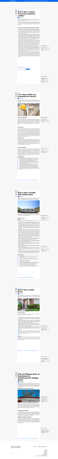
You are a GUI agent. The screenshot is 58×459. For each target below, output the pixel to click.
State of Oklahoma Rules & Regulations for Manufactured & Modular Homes (44, 79)
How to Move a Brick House (44, 50)
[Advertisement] (29, 62)
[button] (16, 12)
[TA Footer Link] (17, 453)
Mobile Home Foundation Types (44, 120)
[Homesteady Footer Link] (17, 447)
